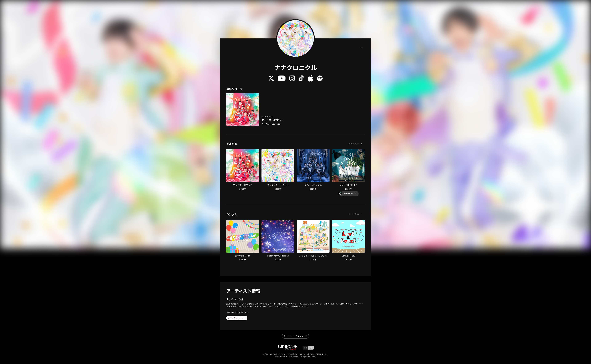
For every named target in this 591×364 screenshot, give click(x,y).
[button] (361, 48)
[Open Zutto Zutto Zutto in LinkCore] (242, 109)
